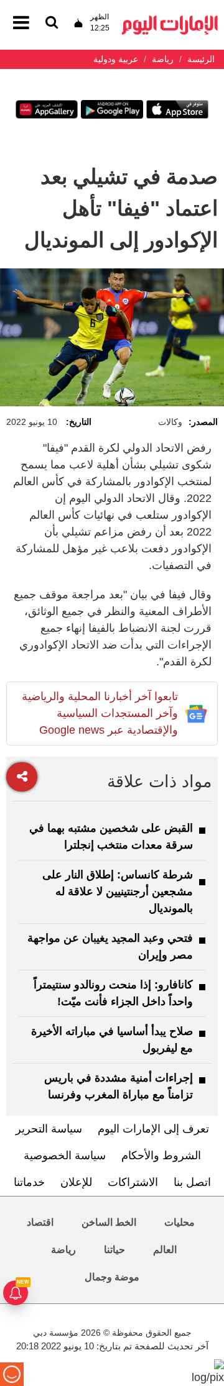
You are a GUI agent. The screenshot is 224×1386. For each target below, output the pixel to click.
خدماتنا (29, 1182)
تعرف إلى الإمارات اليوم (153, 1129)
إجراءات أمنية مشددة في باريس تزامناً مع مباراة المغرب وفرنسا (118, 1086)
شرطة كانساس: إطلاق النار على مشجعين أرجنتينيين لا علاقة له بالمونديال (117, 891)
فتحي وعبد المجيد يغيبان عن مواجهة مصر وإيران (110, 946)
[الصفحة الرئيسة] (170, 19)
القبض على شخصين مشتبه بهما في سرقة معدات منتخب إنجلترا (111, 836)
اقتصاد (40, 1222)
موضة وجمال (112, 1277)
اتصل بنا (192, 1182)
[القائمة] (51, 23)
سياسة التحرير (49, 1129)
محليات (179, 1222)
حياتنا (114, 1249)
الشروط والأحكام (161, 1155)
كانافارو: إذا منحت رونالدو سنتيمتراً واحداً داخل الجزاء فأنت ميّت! (113, 993)
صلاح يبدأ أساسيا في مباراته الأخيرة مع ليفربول (112, 1039)
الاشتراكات (133, 1182)
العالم (165, 1249)
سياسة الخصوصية (65, 1155)
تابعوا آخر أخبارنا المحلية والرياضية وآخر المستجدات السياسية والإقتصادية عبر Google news (100, 713)
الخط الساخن (109, 1222)
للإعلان (76, 1182)
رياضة (63, 1249)
